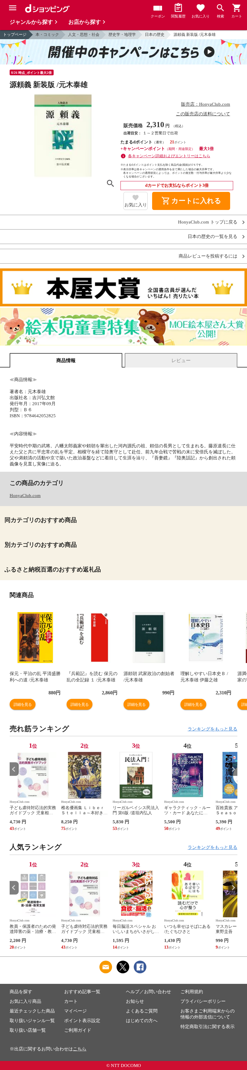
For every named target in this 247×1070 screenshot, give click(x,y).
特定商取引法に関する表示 (207, 1026)
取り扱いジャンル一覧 (32, 1020)
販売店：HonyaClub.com (205, 104)
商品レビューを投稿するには (208, 256)
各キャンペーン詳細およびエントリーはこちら (169, 156)
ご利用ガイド (77, 1030)
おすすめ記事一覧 (82, 991)
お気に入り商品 (25, 1001)
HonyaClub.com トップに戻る (207, 222)
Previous (14, 769)
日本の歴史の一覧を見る (212, 236)
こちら (79, 1049)
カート (71, 1001)
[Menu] (12, 8)
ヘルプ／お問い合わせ (148, 991)
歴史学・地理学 (122, 34)
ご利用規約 (191, 991)
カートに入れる (191, 201)
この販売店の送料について (203, 113)
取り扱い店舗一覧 (28, 1030)
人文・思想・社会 (83, 34)
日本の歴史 (154, 34)
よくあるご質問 (142, 1011)
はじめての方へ (142, 1020)
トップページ (15, 34)
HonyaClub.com (25, 495)
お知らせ (135, 1001)
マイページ (75, 1011)
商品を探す (21, 991)
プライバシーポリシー (203, 1001)
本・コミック (47, 34)
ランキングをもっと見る (212, 729)
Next (232, 769)
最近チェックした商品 (32, 1011)
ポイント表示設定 (82, 1020)
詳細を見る (23, 704)
